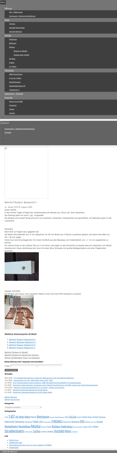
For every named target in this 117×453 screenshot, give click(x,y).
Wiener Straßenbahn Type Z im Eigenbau (22, 358)
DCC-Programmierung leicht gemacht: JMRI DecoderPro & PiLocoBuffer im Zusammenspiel (47, 383)
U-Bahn (44, 431)
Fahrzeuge (9, 70)
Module (8, 35)
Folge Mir (9, 97)
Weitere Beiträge (11, 397)
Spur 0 (86, 427)
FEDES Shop (13, 440)
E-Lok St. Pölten (15, 78)
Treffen (37, 431)
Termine (12, 24)
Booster (52, 417)
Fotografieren (47, 422)
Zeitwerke (75, 431)
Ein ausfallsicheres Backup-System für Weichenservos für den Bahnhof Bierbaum (44, 378)
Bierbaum (12, 43)
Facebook (13, 105)
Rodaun (12, 47)
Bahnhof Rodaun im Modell (16, 352)
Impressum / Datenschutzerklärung (22, 16)
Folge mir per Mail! (16, 101)
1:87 (11, 416)
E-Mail (7, 366)
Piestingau (13, 39)
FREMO (57, 421)
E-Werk (11, 63)
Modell (100, 422)
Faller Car (38, 421)
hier (31, 215)
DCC (67, 417)
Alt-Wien (12, 59)
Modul (36, 426)
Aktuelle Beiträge (15, 32)
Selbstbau (67, 426)
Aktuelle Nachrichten (17, 28)
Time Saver (28, 431)
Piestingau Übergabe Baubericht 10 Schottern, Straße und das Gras (39, 387)
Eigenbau (102, 417)
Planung (43, 427)
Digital (79, 417)
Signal (75, 427)
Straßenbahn (14, 431)
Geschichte (67, 422)
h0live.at (8, 8)
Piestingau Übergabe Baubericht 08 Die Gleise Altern (32, 392)
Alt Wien (19, 416)
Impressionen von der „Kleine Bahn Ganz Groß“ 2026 (33, 380)
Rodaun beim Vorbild (21, 55)
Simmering (80, 427)
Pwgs (49, 427)
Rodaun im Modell (20, 51)
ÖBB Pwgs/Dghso (15, 74)
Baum (33, 417)
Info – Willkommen (16, 12)
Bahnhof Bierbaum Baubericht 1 (22, 342)
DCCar (72, 416)
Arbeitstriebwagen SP (17, 86)
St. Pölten (12, 66)
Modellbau (25, 426)
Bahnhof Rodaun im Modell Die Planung (22, 355)
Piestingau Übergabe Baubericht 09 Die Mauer (30, 390)
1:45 (6, 417)
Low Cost (93, 422)
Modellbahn (11, 426)
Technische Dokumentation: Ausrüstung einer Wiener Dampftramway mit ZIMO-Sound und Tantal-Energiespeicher (55, 385)
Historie (87, 422)
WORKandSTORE (15, 443)
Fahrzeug (19, 421)
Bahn (28, 416)
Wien (67, 431)
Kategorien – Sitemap (14, 94)
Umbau (50, 431)
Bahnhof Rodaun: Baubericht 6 (22, 339)
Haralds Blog (14, 447)
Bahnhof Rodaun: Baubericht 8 (22, 345)
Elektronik (9, 421)
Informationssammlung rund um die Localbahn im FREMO (30, 445)
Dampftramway (15, 82)
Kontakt (12, 113)
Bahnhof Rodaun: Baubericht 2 (22, 348)
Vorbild (59, 431)
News (7, 20)
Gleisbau (75, 421)
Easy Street (93, 417)
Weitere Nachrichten (12, 399)
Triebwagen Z (14, 90)
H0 (82, 421)
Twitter (11, 109)
